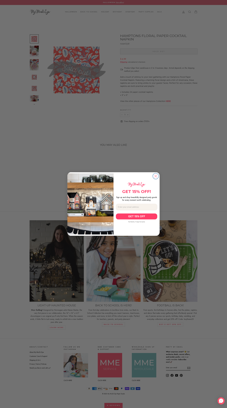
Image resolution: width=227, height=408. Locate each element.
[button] (221, 400)
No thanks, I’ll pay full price (136, 222)
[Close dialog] (156, 176)
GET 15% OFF (136, 216)
